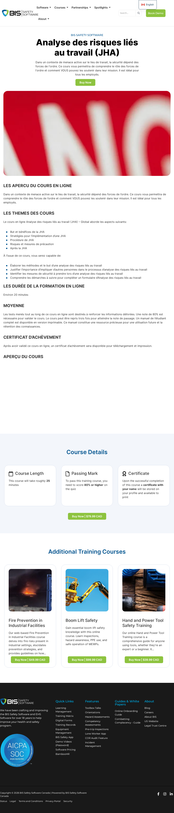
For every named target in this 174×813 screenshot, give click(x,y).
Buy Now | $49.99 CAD (30, 659)
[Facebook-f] (158, 794)
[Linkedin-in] (171, 794)
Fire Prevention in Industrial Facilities (27, 623)
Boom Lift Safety (82, 620)
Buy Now (85, 82)
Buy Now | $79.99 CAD (87, 516)
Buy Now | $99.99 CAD (87, 659)
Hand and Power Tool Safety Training (142, 623)
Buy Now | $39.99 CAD (144, 659)
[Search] (139, 13)
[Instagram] (165, 794)
